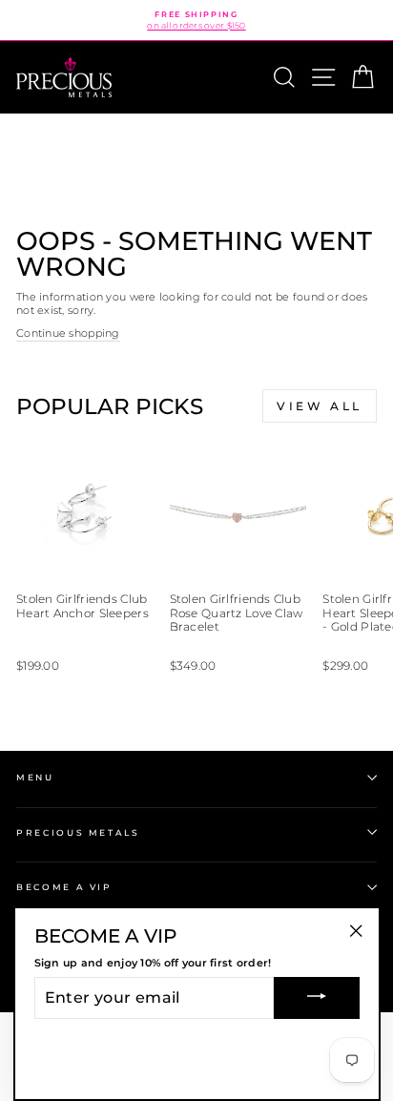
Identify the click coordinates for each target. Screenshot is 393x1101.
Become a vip (64, 887)
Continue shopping (68, 333)
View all (319, 406)
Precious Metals (78, 832)
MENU (35, 777)
